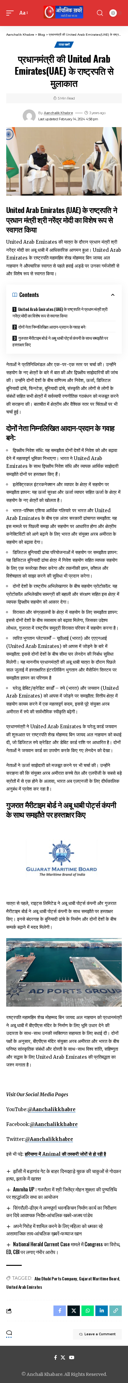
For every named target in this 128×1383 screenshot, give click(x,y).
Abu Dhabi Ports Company (55, 1278)
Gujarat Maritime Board (99, 1278)
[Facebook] (55, 1358)
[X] (63, 1358)
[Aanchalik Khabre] (64, 13)
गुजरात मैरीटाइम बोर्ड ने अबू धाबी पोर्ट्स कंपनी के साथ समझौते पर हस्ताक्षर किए (60, 341)
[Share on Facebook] (59, 1310)
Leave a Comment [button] (100, 1334)
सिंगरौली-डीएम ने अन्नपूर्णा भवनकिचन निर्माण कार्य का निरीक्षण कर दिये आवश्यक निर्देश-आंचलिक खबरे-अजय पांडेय (61, 1211)
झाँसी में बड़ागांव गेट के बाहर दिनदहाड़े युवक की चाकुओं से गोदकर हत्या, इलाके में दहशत (63, 1174)
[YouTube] (71, 1358)
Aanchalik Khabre (58, 113)
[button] (11, 13)
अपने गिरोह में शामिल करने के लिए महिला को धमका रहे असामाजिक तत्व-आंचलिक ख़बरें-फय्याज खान (54, 1229)
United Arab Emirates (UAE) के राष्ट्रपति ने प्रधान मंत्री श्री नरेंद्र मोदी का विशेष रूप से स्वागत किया (59, 312)
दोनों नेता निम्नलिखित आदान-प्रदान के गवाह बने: (52, 326)
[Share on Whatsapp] (87, 1310)
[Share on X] (73, 1310)
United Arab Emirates (24, 1286)
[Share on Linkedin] (101, 1310)
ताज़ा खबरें (64, 44)
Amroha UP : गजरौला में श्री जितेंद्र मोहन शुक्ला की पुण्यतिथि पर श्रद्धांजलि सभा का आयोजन (61, 1193)
